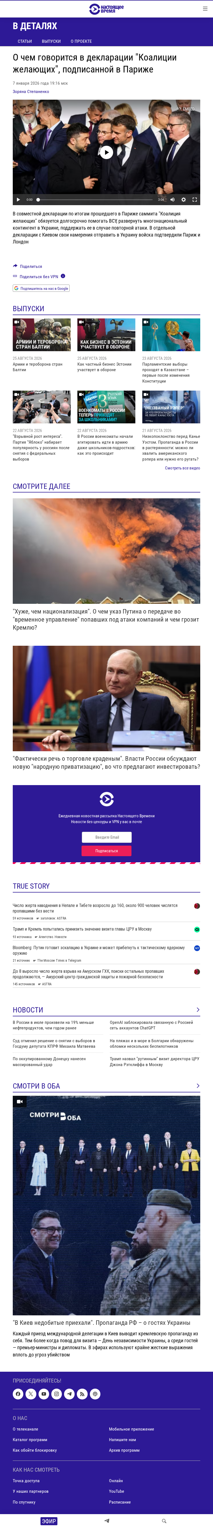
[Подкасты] (95, 1394)
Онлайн (116, 1480)
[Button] (27, 268)
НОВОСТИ (28, 1010)
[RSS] (82, 1394)
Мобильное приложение (131, 1429)
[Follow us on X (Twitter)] (31, 1394)
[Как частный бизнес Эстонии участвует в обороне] (106, 334)
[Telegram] (106, 1521)
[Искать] (164, 1521)
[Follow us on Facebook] (18, 1394)
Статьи (25, 41)
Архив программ (124, 1450)
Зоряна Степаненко (31, 91)
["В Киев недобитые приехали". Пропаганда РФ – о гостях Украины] (106, 1205)
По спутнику (24, 1501)
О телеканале (25, 1429)
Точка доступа (26, 1480)
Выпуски (51, 41)
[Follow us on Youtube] (44, 1394)
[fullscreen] (194, 199)
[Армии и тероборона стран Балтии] (42, 334)
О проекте (81, 41)
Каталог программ (30, 1439)
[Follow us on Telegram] (69, 1394)
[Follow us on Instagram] (56, 1394)
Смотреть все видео (182, 468)
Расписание (120, 1501)
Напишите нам (122, 1439)
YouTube (116, 1491)
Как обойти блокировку (35, 1450)
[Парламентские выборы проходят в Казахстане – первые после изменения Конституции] (171, 334)
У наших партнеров (31, 1491)
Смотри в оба (36, 1086)
